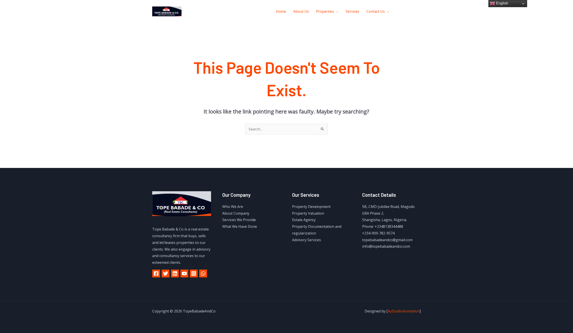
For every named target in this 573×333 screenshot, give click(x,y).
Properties (325, 11)
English (501, 3)
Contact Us (375, 11)
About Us (301, 11)
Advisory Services (306, 239)
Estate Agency (304, 219)
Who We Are (232, 206)
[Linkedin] (175, 273)
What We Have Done (239, 226)
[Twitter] (409, 11)
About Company (235, 213)
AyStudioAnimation (404, 311)
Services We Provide (239, 219)
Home (281, 11)
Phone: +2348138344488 (382, 226)
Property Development (311, 206)
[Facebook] (399, 11)
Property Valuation (308, 213)
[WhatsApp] (203, 273)
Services (352, 11)
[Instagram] (419, 11)
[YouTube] (184, 273)
